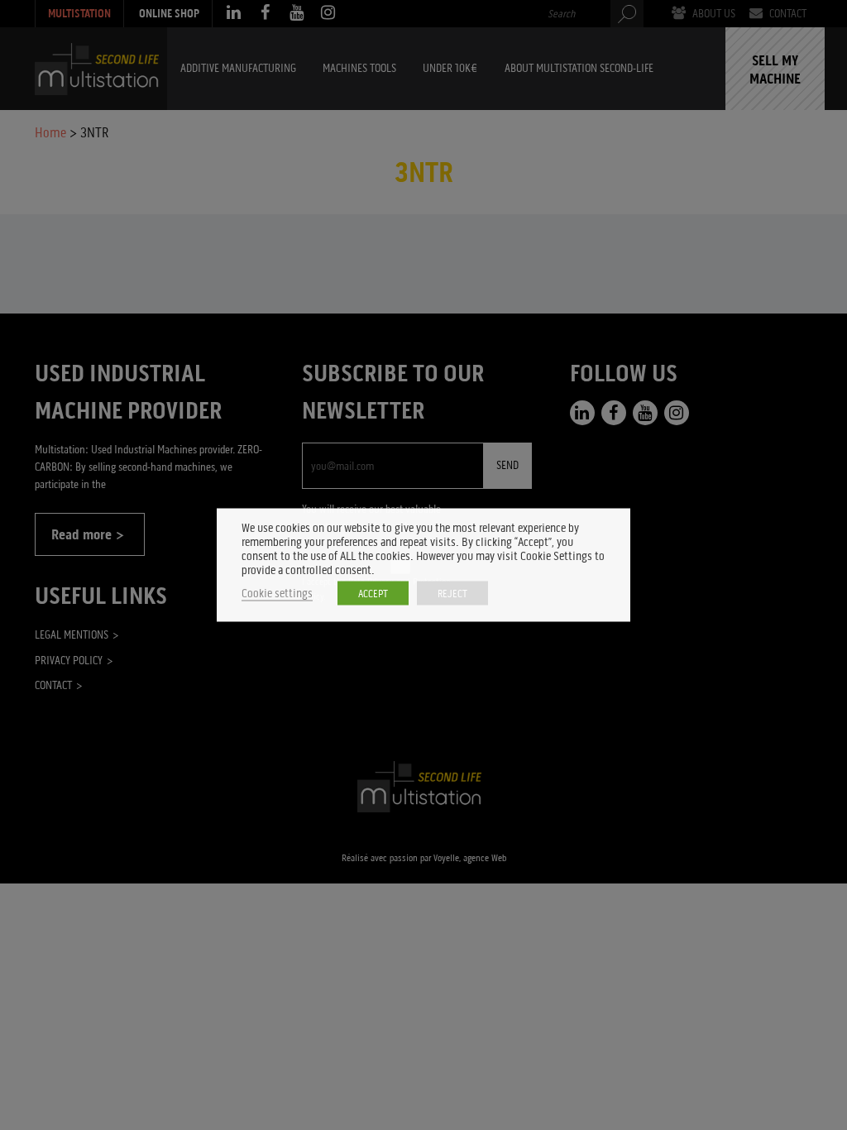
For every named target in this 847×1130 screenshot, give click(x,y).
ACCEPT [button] (373, 593)
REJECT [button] (452, 593)
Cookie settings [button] (277, 594)
